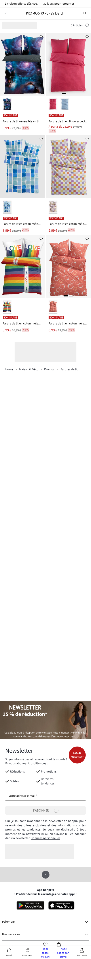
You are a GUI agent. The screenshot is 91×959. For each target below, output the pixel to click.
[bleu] (7, 207)
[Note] (87, 26)
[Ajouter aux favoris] (41, 37)
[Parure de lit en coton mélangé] (22, 166)
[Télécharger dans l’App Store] (61, 905)
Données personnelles (45, 838)
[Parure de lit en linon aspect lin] (68, 64)
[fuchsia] (53, 104)
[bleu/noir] (7, 104)
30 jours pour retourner (58, 4)
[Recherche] (85, 13)
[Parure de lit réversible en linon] (22, 64)
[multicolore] (53, 207)
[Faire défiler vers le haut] (45, 875)
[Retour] (6, 13)
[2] (68, 93)
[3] (73, 93)
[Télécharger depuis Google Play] (30, 905)
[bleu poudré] (65, 104)
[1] (64, 93)
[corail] (53, 306)
